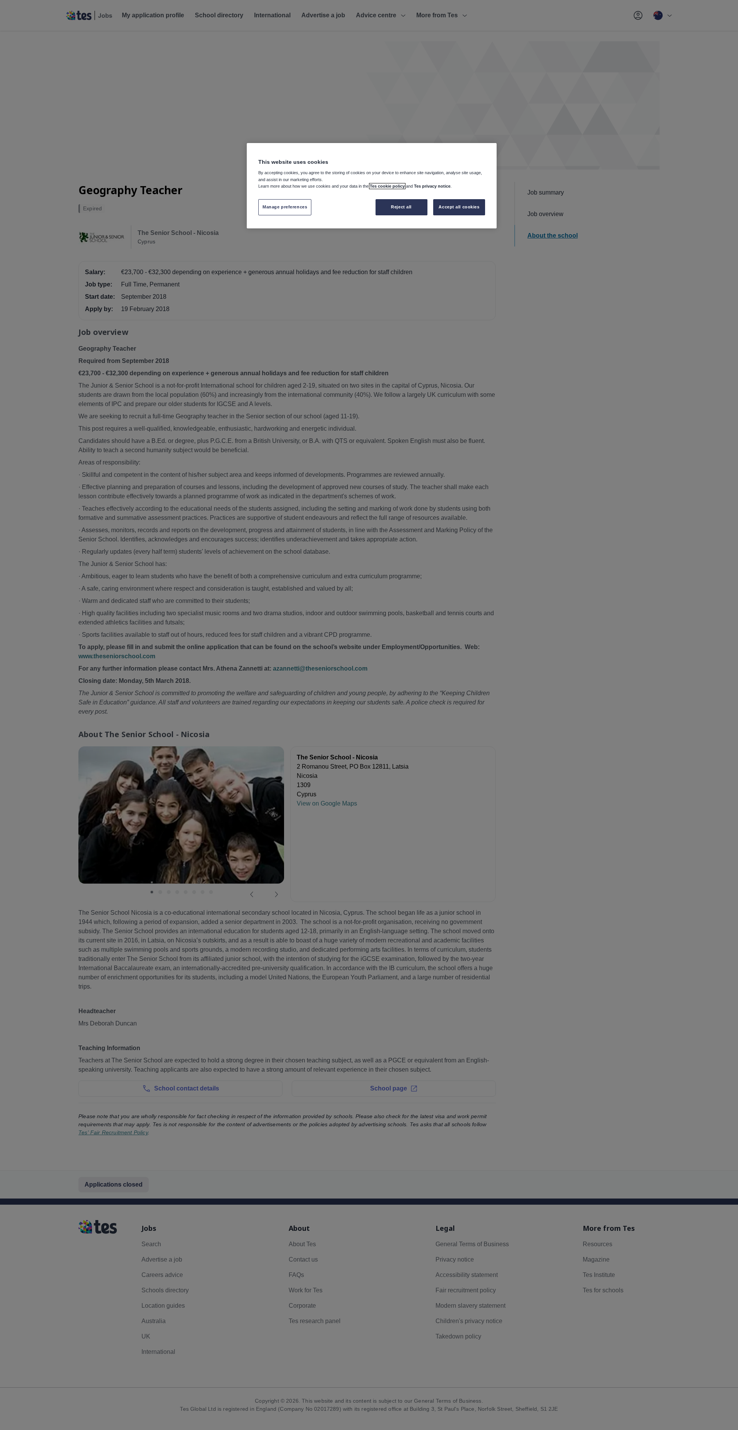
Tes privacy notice (432, 186)
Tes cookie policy (387, 186)
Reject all (401, 207)
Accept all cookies (459, 207)
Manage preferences (285, 207)
